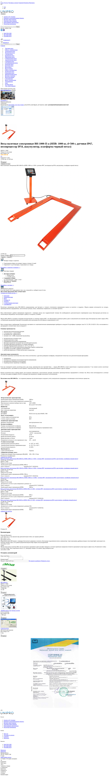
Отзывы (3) (7, 300)
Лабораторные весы (11, 58)
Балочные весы (9, 65)
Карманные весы (9, 55)
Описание (6, 295)
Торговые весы (9, 48)
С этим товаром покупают (11, 303)
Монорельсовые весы (11, 74)
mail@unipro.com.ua (6, 757)
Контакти (6, 738)
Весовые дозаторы (10, 76)
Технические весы (10, 51)
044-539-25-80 (7, 33)
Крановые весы (9, 73)
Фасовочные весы (10, 52)
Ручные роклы (9, 84)
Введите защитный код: (7, 561)
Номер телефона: (5, 255)
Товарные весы (9, 61)
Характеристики (8, 297)
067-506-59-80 (7, 34)
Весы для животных (11, 70)
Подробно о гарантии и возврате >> (10, 267)
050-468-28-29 (7, 36)
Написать (3, 750)
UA (5, 7)
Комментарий (4, 559)
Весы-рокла (8, 67)
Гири (6, 83)
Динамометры (9, 81)
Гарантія (6, 736)
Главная (3, 45)
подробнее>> (4, 100)
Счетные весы (9, 54)
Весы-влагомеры (9, 77)
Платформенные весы (11, 63)
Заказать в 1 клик (5, 164)
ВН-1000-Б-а (4, 582)
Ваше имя (3, 556)
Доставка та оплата (9, 735)
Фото (5, 298)
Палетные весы (9, 64)
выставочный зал (6, 90)
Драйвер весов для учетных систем (10, 610)
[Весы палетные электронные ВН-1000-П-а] (9, 139)
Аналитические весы (11, 60)
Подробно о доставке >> (7, 285)
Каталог (3, 14)
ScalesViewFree (5, 628)
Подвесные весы (9, 71)
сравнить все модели (6, 457)
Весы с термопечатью (11, 50)
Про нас (6, 733)
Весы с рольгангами (10, 80)
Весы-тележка (9, 68)
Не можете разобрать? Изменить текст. (39, 561)
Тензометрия (9, 78)
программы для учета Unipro (16, 104)
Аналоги (6, 301)
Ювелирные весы (10, 57)
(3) (1, 156)
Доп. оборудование (10, 86)
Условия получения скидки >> (9, 293)
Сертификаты (7, 304)
